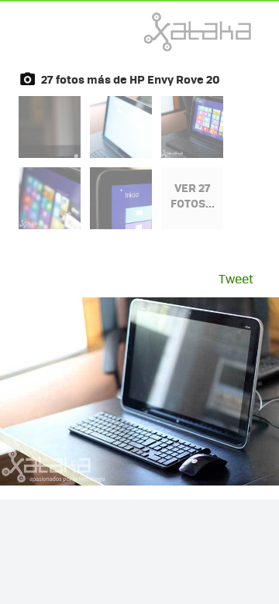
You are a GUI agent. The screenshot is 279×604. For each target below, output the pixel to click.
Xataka (163, 32)
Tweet (236, 278)
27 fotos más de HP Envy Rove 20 (130, 79)
